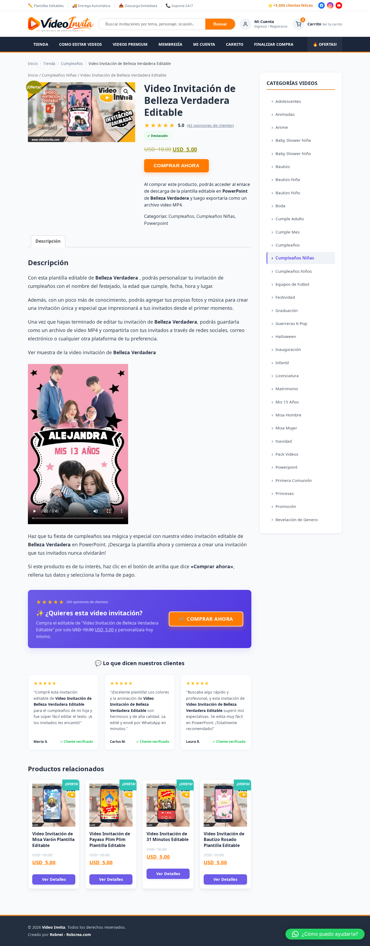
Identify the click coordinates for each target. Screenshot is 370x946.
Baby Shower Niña (293, 140)
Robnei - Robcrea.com (70, 934)
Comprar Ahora (177, 165)
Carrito (234, 44)
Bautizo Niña (287, 179)
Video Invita (53, 927)
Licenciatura (287, 375)
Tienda (40, 44)
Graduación (286, 310)
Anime (281, 127)
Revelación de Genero (296, 519)
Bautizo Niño (287, 192)
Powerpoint (156, 223)
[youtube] (339, 5)
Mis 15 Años (287, 402)
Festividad (285, 297)
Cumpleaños (181, 216)
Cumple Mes (287, 232)
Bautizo (282, 166)
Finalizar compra (273, 44)
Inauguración (288, 349)
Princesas (284, 493)
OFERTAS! (325, 44)
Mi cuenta (204, 44)
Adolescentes (288, 101)
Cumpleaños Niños (293, 271)
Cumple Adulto (289, 218)
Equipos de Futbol (292, 284)
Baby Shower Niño (293, 153)
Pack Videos (286, 454)
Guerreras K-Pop (291, 323)
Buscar (220, 24)
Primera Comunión (293, 480)
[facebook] (321, 5)
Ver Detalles (54, 879)
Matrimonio (286, 388)
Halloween (285, 336)
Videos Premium (130, 44)
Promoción (285, 506)
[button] (126, 91)
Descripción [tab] (48, 241)
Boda (280, 205)
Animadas (285, 114)
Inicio (33, 75)
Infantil (282, 362)
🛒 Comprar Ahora (206, 618)
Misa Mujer (286, 428)
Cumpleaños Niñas (59, 75)
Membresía (170, 44)
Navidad (283, 441)
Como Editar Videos (80, 44)
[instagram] (330, 5)
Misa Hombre (288, 415)
